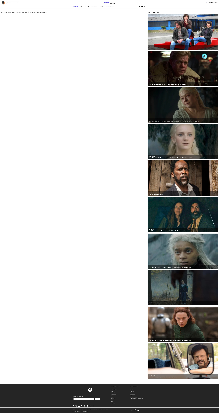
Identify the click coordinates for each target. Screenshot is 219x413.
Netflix (112, 397)
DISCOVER (106, 2)
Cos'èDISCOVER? (112, 2)
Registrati (211, 2)
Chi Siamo (75, 408)
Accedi (215, 2)
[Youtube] (79, 406)
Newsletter (132, 392)
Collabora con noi (99, 408)
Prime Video (113, 398)
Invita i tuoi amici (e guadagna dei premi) (136, 398)
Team (94, 408)
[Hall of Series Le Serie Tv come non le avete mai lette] (3, 3)
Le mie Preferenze (110, 6)
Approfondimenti (113, 394)
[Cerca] (18, 3)
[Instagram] (141, 6)
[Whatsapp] (145, 6)
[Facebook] (139, 6)
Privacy (83, 408)
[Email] (90, 406)
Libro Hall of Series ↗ (133, 397)
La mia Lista (101, 6)
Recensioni (113, 392)
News (112, 391)
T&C (91, 408)
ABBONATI (132, 391)
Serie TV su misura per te (91, 6)
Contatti (79, 408)
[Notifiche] (206, 2)
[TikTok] (144, 6)
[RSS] (93, 406)
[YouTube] (142, 6)
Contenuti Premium (114, 389)
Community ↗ (132, 394)
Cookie (87, 408)
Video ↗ (131, 395)
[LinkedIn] (87, 406)
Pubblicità (106, 408)
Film (111, 395)
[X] (76, 406)
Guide (112, 401)
